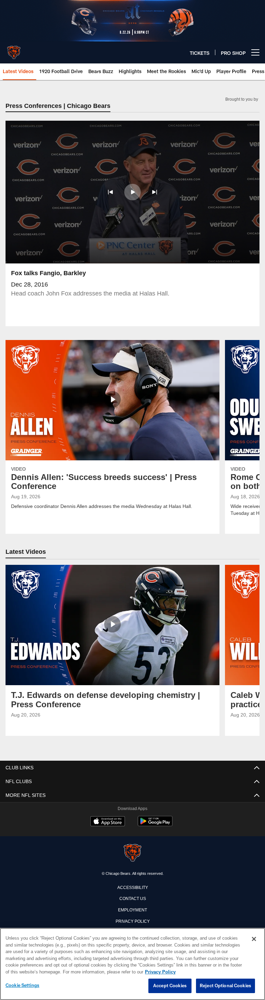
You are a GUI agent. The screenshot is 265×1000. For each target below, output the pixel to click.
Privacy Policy (132, 921)
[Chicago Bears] (132, 854)
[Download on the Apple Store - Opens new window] (107, 822)
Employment (132, 909)
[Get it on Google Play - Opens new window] (155, 825)
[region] (132, 964)
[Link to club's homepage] (14, 49)
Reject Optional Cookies (225, 986)
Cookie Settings (22, 985)
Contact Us (132, 898)
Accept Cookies (170, 986)
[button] (110, 192)
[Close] (254, 939)
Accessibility (132, 887)
